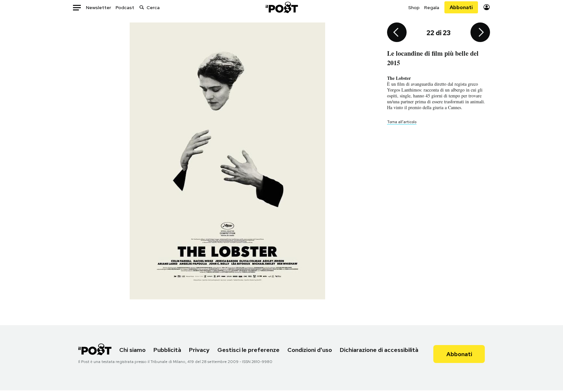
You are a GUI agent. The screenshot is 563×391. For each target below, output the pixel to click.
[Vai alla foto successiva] (480, 32)
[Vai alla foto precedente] (397, 32)
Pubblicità (167, 350)
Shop (414, 7)
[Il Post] (281, 7)
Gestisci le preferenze (248, 350)
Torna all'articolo (401, 122)
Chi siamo (132, 350)
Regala (431, 7)
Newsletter (98, 7)
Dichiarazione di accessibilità (379, 350)
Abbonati (461, 7)
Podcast (125, 7)
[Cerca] (141, 7)
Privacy (199, 350)
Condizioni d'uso (309, 350)
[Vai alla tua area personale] (486, 7)
